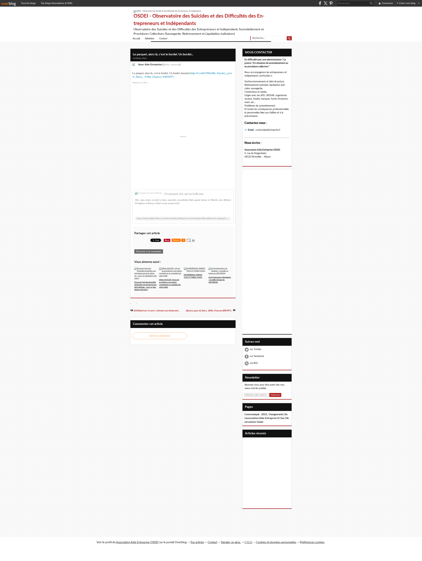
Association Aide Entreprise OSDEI (137, 542)
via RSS (254, 363)
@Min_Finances (153, 76)
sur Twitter (255, 349)
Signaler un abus (231, 542)
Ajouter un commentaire (159, 336)
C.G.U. (249, 542)
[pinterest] (331, 3)
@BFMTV (168, 76)
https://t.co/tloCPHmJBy (203, 73)
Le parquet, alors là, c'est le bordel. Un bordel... (163, 54)
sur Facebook (257, 356)
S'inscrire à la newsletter (148, 251)
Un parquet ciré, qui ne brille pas (183, 194)
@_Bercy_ (138, 76)
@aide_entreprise (171, 64)
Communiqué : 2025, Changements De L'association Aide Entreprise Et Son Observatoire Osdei (267, 418)
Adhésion (149, 39)
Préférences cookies (312, 542)
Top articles (197, 542)
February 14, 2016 (139, 82)
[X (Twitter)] (325, 3)
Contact (163, 39)
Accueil (136, 39)
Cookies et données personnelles (276, 542)
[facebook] (320, 3)
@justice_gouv (224, 73)
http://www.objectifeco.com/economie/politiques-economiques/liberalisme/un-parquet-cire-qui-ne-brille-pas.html (183, 218)
